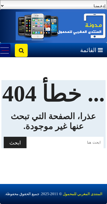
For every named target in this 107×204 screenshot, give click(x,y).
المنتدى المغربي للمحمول (82, 194)
